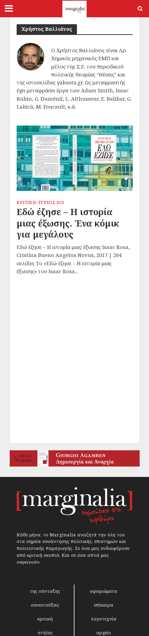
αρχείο (103, 632)
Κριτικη (26, 203)
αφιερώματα (103, 591)
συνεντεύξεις (45, 605)
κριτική (45, 619)
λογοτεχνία (103, 619)
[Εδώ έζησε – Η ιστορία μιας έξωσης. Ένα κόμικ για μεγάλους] (75, 157)
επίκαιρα (103, 605)
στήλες (45, 632)
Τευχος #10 (51, 203)
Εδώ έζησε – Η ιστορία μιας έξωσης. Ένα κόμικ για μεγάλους (68, 223)
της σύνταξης (45, 591)
